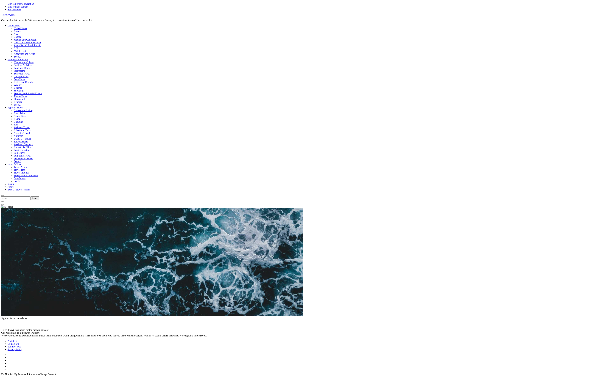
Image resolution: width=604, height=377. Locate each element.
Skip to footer (14, 9)
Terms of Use (14, 346)
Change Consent (47, 374)
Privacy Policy (15, 349)
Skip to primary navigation (21, 4)
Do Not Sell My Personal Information (20, 374)
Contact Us (13, 343)
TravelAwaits (7, 15)
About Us (12, 341)
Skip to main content (18, 6)
